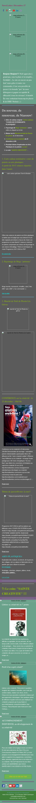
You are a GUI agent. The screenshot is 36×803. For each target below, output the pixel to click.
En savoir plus (6, 254)
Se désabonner (11, 792)
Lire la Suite (5, 577)
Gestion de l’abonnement (22, 792)
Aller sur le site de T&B (18, 777)
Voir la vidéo (6, 293)
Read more (5, 484)
